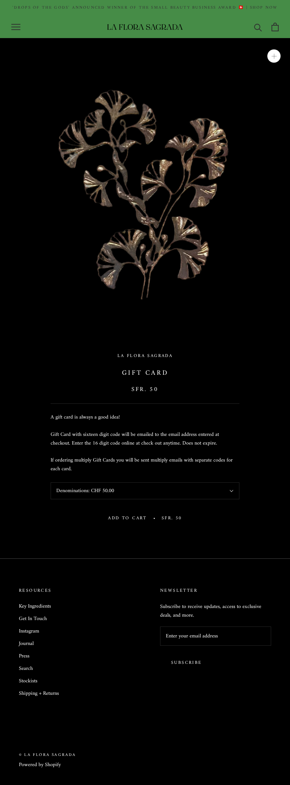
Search (26, 669)
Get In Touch (33, 619)
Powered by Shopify (40, 765)
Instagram (29, 631)
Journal (26, 644)
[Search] (258, 27)
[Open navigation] (15, 27)
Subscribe (186, 663)
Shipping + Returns (39, 693)
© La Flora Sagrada (47, 755)
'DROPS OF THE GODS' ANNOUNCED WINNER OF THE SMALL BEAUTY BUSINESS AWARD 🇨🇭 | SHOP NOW (145, 7)
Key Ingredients (35, 606)
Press (24, 656)
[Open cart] (275, 27)
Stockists (28, 681)
